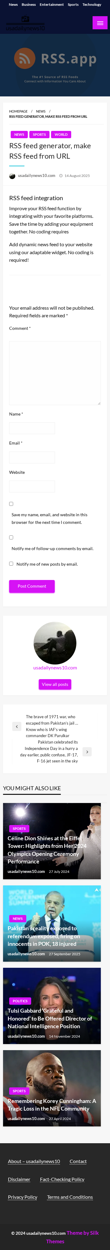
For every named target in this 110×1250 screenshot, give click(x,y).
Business (29, 4)
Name (16, 413)
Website (17, 472)
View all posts (55, 684)
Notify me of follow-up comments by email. (53, 548)
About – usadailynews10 (34, 1161)
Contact (78, 1161)
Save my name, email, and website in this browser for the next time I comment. (49, 518)
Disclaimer (19, 1179)
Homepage (18, 111)
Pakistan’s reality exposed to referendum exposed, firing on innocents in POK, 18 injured (44, 936)
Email (16, 442)
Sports (73, 4)
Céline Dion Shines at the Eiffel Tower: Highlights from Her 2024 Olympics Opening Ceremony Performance (47, 850)
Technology (91, 4)
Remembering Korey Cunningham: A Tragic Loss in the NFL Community (52, 1104)
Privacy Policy (22, 1197)
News (13, 4)
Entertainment (52, 4)
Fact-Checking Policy (62, 1179)
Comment (20, 328)
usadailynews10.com (37, 175)
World (61, 134)
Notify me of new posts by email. (47, 564)
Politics (20, 1001)
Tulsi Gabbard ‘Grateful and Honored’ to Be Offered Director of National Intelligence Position (50, 1018)
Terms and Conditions (70, 1197)
